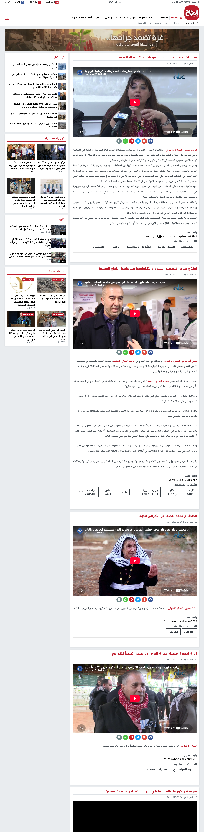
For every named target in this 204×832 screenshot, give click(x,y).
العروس (189, 631)
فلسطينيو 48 (145, 18)
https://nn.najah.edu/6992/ (180, 621)
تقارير (97, 18)
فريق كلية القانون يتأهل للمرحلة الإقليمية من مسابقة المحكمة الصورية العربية (53, 201)
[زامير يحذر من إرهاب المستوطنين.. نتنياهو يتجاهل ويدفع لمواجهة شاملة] (62, 96)
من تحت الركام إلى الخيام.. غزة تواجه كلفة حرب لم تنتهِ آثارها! (52, 298)
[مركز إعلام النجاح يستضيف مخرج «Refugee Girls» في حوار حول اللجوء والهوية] (51, 152)
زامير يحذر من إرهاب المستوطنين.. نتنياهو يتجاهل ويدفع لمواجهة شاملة (35, 95)
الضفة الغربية (166, 246)
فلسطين (98, 246)
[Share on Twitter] (138, 141)
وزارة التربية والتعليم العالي (148, 492)
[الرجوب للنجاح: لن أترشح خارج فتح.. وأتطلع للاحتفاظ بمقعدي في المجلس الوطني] (21, 319)
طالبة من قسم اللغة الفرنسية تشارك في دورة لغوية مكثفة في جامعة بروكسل (22, 167)
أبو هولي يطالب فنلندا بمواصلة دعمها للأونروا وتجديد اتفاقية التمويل (33, 86)
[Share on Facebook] (150, 141)
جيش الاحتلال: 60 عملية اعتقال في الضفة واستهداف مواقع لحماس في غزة (35, 105)
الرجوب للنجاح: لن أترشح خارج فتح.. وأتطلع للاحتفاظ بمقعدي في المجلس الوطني (21, 334)
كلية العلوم (190, 492)
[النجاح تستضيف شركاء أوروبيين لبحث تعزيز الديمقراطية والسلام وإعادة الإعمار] (21, 186)
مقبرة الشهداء (157, 769)
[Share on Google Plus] (144, 141)
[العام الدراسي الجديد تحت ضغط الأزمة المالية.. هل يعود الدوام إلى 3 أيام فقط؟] (51, 319)
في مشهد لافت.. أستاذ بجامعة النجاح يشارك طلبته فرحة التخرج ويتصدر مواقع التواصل (30, 242)
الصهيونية (187, 246)
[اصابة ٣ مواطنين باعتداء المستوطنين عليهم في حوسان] (62, 116)
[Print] (119, 141)
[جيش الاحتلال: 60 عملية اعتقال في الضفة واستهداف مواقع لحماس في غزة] (62, 106)
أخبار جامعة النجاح (82, 18)
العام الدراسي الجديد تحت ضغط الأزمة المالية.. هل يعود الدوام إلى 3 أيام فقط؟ (52, 334)
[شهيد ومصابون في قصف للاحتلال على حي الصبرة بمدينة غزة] (62, 76)
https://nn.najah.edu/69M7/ (180, 236)
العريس (173, 631)
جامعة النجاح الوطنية (87, 492)
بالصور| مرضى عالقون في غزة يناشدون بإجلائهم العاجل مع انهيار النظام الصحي (30, 255)
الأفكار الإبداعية (172, 492)
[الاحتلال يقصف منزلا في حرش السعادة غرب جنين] (62, 67)
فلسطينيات (162, 18)
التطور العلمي (108, 492)
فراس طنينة (190, 150)
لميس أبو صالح (189, 361)
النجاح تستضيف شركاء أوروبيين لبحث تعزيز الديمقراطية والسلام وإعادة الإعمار (23, 201)
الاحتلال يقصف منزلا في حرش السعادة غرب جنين (34, 66)
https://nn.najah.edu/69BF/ (180, 480)
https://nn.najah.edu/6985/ (180, 759)
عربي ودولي (111, 18)
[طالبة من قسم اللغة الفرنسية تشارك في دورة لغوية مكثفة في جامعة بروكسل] (21, 152)
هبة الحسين (191, 608)
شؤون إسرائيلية (128, 18)
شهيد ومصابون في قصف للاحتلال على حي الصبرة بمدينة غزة (34, 76)
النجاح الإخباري (191, 12)
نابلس (123, 492)
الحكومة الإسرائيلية (139, 246)
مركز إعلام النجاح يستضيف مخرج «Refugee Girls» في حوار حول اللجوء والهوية (52, 165)
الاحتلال (115, 246)
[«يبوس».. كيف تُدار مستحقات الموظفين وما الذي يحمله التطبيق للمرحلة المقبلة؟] (21, 285)
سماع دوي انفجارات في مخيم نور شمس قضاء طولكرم (33, 125)
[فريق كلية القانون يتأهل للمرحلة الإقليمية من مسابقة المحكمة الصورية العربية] (51, 186)
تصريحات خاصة (57, 272)
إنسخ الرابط (152, 236)
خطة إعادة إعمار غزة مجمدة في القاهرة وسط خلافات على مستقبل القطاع (30, 228)
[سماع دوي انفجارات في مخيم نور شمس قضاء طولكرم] (62, 126)
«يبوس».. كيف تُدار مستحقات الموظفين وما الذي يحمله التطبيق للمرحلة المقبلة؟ (22, 300)
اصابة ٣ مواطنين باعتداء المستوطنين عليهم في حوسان (34, 115)
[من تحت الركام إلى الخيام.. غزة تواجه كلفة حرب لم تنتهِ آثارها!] (51, 285)
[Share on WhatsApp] (125, 141)
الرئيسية (196, 23)
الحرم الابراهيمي (183, 769)
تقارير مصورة (185, 23)
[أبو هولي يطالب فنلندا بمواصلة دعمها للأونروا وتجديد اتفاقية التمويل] (62, 86)
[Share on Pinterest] (131, 141)
